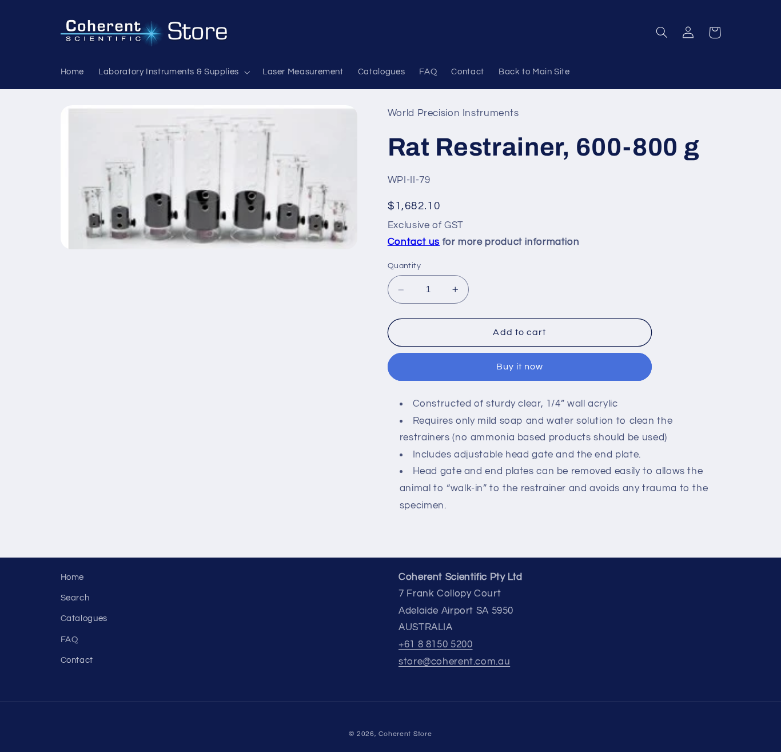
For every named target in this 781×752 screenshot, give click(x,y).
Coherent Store (405, 734)
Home (73, 577)
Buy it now (520, 367)
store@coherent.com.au (454, 661)
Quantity (404, 266)
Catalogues (84, 618)
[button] (173, 72)
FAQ (69, 639)
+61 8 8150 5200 (435, 644)
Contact (77, 660)
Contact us (414, 242)
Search (75, 598)
